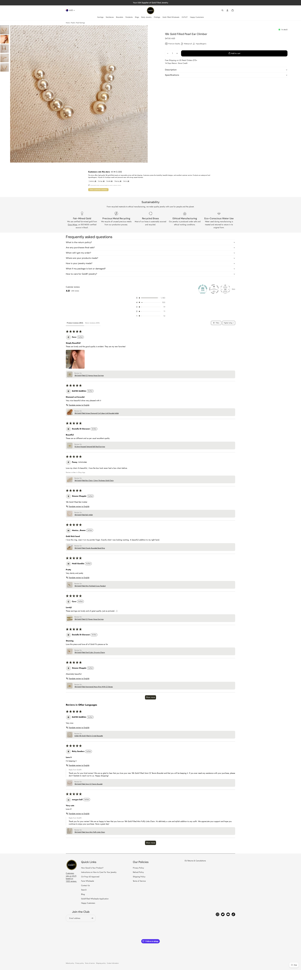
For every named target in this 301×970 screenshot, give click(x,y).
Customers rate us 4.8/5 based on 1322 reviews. (71, 877)
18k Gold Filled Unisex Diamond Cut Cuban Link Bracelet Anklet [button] (96, 413)
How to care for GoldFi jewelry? (81, 274)
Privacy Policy (138, 867)
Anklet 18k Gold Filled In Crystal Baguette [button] (88, 736)
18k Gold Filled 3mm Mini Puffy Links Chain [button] (89, 832)
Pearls (73, 23)
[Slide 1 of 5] (4, 30)
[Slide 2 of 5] (4, 39)
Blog (83, 894)
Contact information (113, 963)
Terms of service (90, 963)
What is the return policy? (79, 242)
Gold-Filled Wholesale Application (95, 898)
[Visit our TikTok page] (233, 914)
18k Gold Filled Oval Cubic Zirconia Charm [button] (89, 652)
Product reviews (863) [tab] (75, 323)
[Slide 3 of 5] (4, 48)
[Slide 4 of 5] (4, 58)
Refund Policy (138, 872)
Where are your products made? (82, 258)
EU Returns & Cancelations (195, 860)
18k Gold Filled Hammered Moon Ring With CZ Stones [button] (93, 687)
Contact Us (85, 885)
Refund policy (70, 963)
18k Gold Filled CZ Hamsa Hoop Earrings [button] (89, 375)
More (233, 289)
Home (68, 23)
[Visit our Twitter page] (223, 914)
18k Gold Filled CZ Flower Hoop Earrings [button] (89, 619)
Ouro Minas (72, 224)
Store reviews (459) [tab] (92, 323)
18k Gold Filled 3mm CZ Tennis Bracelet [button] (88, 784)
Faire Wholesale (87, 881)
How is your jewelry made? (79, 263)
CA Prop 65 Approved (90, 876)
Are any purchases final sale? (80, 247)
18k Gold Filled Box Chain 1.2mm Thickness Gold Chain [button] (94, 480)
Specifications (172, 75)
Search (84, 889)
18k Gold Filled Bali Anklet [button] (83, 515)
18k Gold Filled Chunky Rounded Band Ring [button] (89, 548)
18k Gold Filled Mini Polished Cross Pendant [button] (90, 586)
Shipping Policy (139, 876)
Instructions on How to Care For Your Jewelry (98, 872)
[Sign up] (92, 918)
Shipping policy (101, 963)
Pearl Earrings (80, 23)
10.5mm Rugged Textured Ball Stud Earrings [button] (89, 447)
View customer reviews (98, 189)
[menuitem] (100, 17)
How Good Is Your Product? (92, 867)
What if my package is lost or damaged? (86, 268)
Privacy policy (79, 963)
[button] (150, 298)
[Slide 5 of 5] (4, 67)
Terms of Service (139, 881)
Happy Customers (88, 903)
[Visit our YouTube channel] (228, 914)
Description (171, 69)
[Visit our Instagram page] (217, 914)
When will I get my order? (78, 252)
